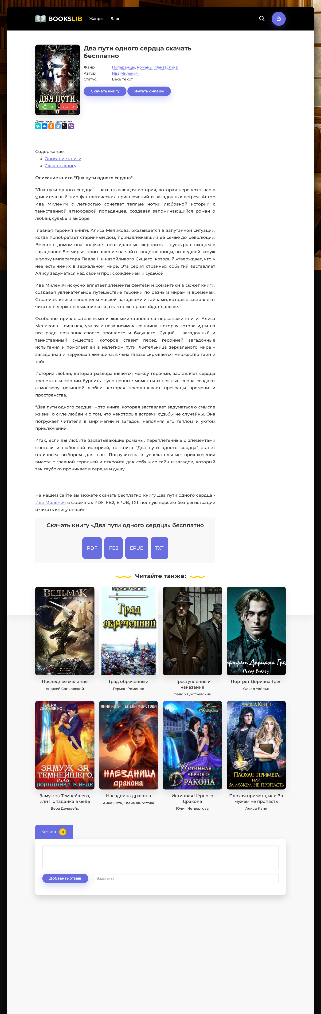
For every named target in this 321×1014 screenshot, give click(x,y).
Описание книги (63, 158)
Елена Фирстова (139, 803)
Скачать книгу (105, 91)
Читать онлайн (149, 91)
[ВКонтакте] (44, 126)
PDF (92, 548)
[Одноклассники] (51, 126)
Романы (145, 67)
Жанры (96, 18)
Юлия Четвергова (192, 808)
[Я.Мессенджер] (38, 126)
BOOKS (65, 19)
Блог (115, 18)
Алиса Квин (256, 808)
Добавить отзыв (65, 878)
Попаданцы (123, 67)
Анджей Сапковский (65, 688)
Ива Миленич (125, 73)
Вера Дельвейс (65, 808)
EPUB (137, 548)
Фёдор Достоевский (192, 694)
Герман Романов (128, 688)
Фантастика (166, 67)
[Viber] (71, 126)
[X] (64, 126)
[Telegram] (58, 126)
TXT (159, 548)
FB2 (113, 548)
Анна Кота (112, 803)
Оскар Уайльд (256, 688)
